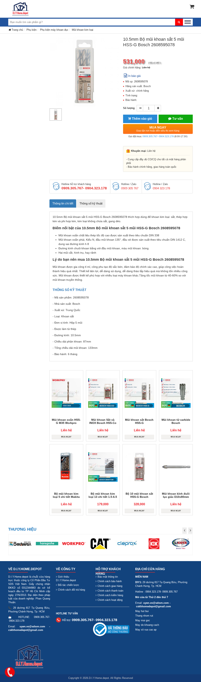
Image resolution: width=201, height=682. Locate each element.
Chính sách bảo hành (110, 581)
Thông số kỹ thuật (90, 203)
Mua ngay (157, 129)
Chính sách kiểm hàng (110, 595)
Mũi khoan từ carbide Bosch (176, 421)
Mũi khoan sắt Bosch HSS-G (139, 421)
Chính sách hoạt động (110, 599)
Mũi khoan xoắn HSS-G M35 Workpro (66, 421)
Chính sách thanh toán (110, 590)
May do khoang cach (147, 624)
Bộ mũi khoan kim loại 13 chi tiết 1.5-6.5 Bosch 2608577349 (103, 497)
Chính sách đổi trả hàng (71, 589)
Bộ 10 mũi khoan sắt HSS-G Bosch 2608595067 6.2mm (139, 497)
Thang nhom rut (144, 615)
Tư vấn (177, 118)
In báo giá (134, 75)
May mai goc (142, 620)
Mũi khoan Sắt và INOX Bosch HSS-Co (102, 421)
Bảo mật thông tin (108, 576)
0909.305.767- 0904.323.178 (158, 136)
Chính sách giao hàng (110, 585)
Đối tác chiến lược (68, 585)
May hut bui (142, 611)
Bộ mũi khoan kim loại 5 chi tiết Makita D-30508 (66, 497)
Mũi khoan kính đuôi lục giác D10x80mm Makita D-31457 (176, 497)
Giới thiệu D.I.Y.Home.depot (66, 578)
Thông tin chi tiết (62, 203)
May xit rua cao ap (145, 629)
